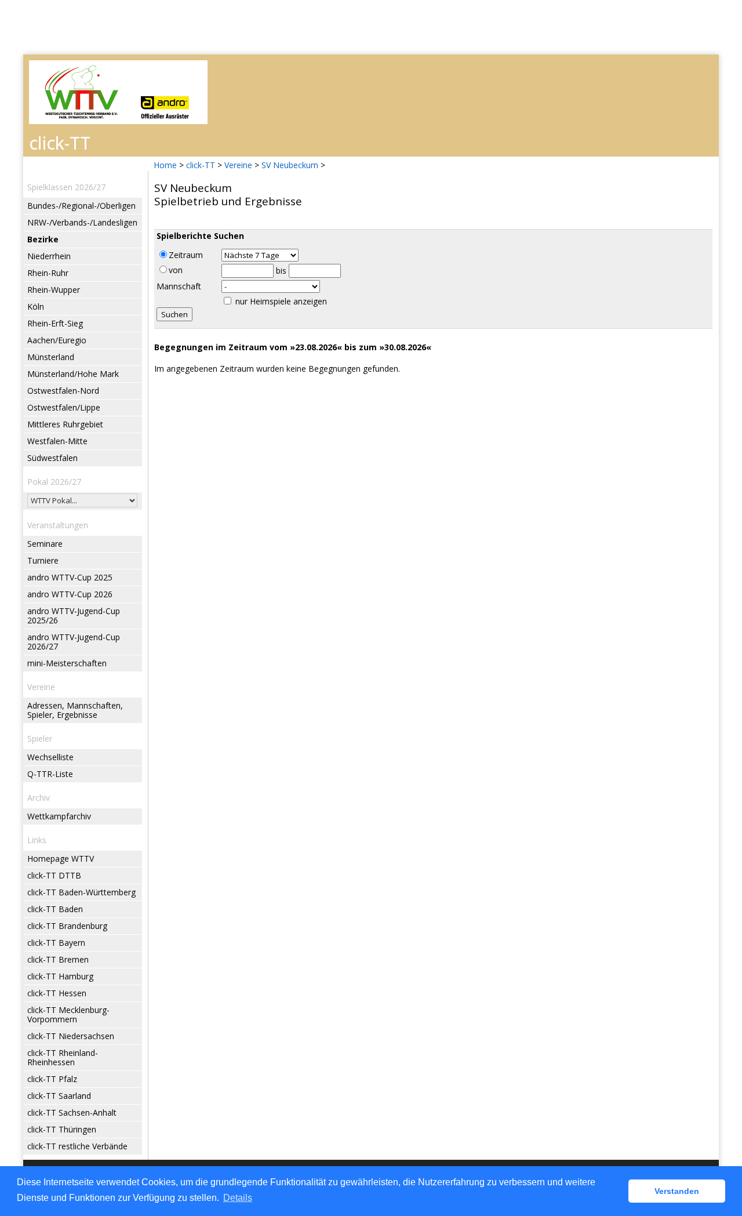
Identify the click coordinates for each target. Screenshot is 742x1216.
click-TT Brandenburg (67, 925)
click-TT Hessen (56, 993)
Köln (35, 306)
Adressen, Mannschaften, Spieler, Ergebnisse (75, 710)
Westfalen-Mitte (57, 441)
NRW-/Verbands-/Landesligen (82, 222)
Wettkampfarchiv (59, 816)
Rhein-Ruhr (47, 272)
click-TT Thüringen (61, 1129)
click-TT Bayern (56, 942)
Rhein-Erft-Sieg (55, 323)
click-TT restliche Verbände (77, 1146)
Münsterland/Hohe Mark (73, 373)
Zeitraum (186, 254)
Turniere (43, 560)
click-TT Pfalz (52, 1078)
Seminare (45, 543)
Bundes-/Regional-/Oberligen (81, 205)
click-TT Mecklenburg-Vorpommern (68, 1014)
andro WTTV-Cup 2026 (69, 594)
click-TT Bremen (58, 959)
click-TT (200, 164)
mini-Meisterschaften (67, 663)
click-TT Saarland (59, 1095)
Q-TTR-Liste (50, 773)
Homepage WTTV (60, 858)
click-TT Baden (55, 908)
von (176, 269)
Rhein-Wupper (53, 289)
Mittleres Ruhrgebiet (65, 424)
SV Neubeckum (289, 164)
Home (165, 164)
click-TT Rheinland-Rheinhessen (62, 1057)
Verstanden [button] (676, 1191)
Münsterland (50, 356)
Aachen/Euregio (56, 340)
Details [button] (237, 1198)
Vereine (238, 164)
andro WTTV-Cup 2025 (69, 577)
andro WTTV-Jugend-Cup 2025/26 (73, 615)
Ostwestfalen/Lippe (63, 407)
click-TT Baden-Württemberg (81, 892)
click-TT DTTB (54, 875)
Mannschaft (179, 286)
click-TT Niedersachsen (70, 1035)
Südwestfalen (52, 457)
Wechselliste (50, 757)
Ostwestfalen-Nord (63, 390)
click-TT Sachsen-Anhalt (72, 1112)
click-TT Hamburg (60, 976)
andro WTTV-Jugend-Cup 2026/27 (73, 641)
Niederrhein (49, 256)
